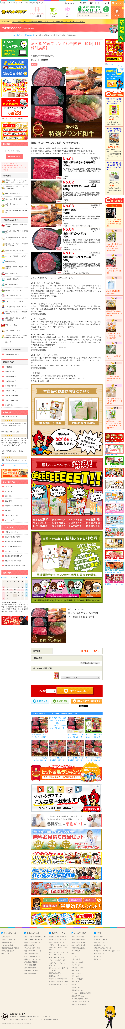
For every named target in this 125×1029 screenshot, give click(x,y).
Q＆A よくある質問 (7, 951)
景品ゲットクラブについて (58, 937)
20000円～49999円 (11, 400)
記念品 (74, 984)
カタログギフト (99, 953)
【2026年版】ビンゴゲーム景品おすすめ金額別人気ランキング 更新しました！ (42, 22)
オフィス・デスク (77, 962)
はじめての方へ (70, 3)
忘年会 (16, 165)
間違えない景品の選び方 (32, 956)
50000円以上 (9, 405)
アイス (24, 168)
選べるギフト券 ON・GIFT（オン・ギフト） (108, 951)
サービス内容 (98, 937)
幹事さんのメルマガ (31, 973)
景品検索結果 (29, 35)
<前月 (5, 577)
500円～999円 (9, 372)
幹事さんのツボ (33, 933)
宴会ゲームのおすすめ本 (32, 942)
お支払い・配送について (9, 939)
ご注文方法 (8, 486)
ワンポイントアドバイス (32, 948)
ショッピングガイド (11, 933)
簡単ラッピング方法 (31, 970)
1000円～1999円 (10, 376)
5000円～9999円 (10, 391)
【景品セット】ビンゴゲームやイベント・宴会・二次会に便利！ (58, 947)
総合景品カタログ (55, 976)
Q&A (91, 3)
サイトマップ (102, 3)
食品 (73, 953)
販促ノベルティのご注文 (13, 561)
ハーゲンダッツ (7, 168)
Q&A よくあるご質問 (11, 515)
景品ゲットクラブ (58, 933)
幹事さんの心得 (29, 945)
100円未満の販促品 (78, 937)
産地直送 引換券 (7, 165)
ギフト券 (5, 170)
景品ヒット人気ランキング (58, 939)
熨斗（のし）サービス (101, 942)
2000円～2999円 (10, 381)
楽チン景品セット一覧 (56, 942)
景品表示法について (78, 990)
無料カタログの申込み (79, 1004)
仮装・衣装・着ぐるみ (56, 957)
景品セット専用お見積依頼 (13, 542)
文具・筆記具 (76, 959)
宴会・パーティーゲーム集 (33, 939)
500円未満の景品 (55, 973)
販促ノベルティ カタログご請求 (15, 565)
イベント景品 (29, 28)
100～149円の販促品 (78, 939)
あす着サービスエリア (10, 118)
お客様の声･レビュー (8, 942)
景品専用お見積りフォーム (58, 984)
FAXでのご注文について (13, 551)
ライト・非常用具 (77, 979)
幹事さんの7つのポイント (32, 951)
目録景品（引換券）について (58, 981)
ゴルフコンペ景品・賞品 (57, 960)
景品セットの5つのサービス (58, 979)
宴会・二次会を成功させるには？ (35, 937)
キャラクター (76, 982)
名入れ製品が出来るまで (80, 999)
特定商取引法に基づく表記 (10, 948)
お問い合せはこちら (11, 532)
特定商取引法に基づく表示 (13, 506)
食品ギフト (97, 959)
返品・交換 (8, 501)
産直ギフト (97, 956)
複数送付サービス (100, 945)
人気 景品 (5, 163)
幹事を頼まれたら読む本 (32, 959)
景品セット (13, 163)
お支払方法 (8, 491)
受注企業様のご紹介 (78, 996)
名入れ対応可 (76, 951)
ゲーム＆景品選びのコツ (32, 953)
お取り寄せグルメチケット (102, 948)
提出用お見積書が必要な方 (13, 556)
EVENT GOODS (11, 28)
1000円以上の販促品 (78, 948)
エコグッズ (75, 956)
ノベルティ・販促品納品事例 (81, 993)
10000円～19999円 (11, 395)
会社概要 (83, 3)
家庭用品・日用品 (77, 968)
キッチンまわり (77, 965)
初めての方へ (5, 937)
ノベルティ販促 (80, 933)
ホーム (3, 35)
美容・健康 (75, 970)
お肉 (21, 165)
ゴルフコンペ (76, 987)
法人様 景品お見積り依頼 (13, 546)
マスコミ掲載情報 (7, 945)
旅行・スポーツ (77, 976)
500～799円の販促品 (78, 945)
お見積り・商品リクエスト (80, 1001)
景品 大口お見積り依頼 (12, 537)
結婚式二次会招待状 (31, 962)
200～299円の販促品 (78, 942)
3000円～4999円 (10, 386)
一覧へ (15, 465)
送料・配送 (8, 496)
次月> (24, 577)
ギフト (98, 933)
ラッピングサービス (100, 939)
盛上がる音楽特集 (30, 968)
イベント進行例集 (30, 965)
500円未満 (17, 168)
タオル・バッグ (77, 973)
